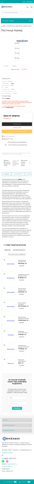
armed (12, 83)
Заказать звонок (7, 466)
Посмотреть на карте (7, 452)
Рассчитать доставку (9, 136)
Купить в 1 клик (17, 127)
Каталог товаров (8, 21)
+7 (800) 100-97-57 (9, 458)
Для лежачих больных (19, 250)
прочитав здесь (10, 107)
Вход (24, 1)
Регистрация (29, 1)
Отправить (17, 408)
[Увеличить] (17, 50)
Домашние (7, 250)
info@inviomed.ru (11, 464)
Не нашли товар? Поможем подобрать (17, 131)
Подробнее (21, 265)
